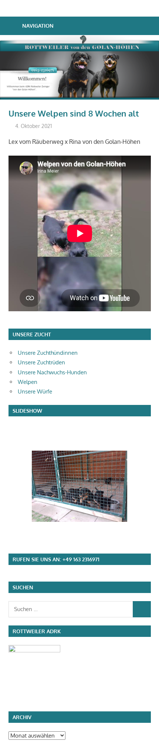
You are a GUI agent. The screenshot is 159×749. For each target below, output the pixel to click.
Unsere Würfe (35, 391)
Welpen (27, 381)
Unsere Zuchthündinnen (48, 352)
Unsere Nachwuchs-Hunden (52, 372)
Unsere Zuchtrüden (41, 362)
